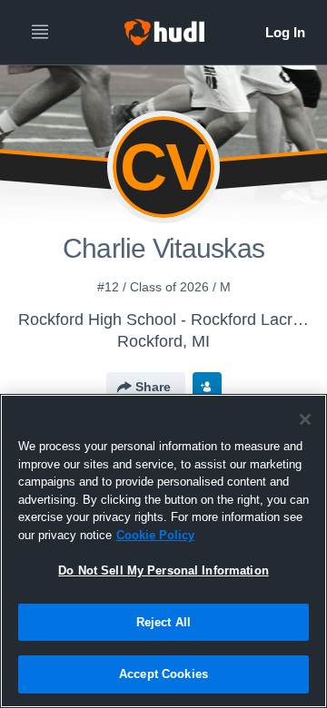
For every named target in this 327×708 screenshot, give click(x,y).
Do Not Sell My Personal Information (163, 570)
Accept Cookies (163, 674)
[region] (163, 551)
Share (153, 386)
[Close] (305, 419)
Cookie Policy (155, 535)
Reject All (163, 622)
